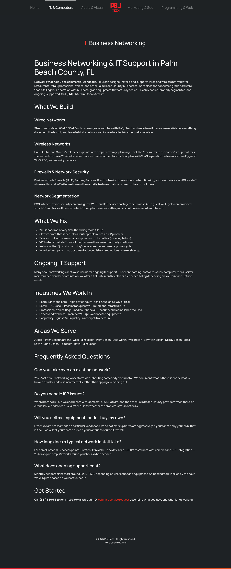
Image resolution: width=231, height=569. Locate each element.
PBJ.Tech (122, 542)
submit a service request (113, 499)
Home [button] (35, 7)
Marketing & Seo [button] (140, 7)
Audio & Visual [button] (92, 7)
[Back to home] (115, 7)
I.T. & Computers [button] (60, 7)
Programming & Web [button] (177, 7)
